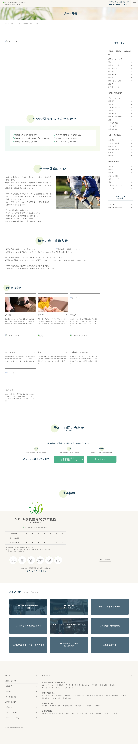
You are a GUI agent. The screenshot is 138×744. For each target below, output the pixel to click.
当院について (10, 681)
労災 (110, 182)
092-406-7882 (36, 459)
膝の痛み (111, 77)
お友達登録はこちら (69, 459)
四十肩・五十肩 (113, 65)
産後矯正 (111, 155)
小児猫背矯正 (113, 123)
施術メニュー (47, 676)
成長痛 (110, 166)
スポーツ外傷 (113, 176)
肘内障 (110, 169)
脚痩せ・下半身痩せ (115, 117)
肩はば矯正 (112, 113)
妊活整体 (111, 140)
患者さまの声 (10, 702)
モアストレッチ (113, 179)
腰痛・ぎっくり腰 (114, 81)
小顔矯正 (111, 110)
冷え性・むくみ (113, 87)
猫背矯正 (111, 101)
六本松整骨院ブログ (115, 207)
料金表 (8, 691)
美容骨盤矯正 (113, 129)
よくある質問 (10, 697)
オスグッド (112, 173)
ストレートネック (114, 107)
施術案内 (8, 686)
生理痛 (110, 152)
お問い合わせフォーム (102, 459)
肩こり (110, 84)
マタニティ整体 (113, 143)
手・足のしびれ (113, 68)
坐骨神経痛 (112, 74)
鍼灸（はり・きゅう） (116, 59)
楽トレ (110, 120)
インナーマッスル (114, 98)
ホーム (8, 676)
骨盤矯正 (111, 104)
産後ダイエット (113, 149)
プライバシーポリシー (14, 718)
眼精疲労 (111, 71)
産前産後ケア (113, 146)
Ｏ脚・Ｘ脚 (112, 126)
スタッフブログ (11, 712)
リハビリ (111, 188)
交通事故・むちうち (115, 185)
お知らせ (111, 204)
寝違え (110, 62)
